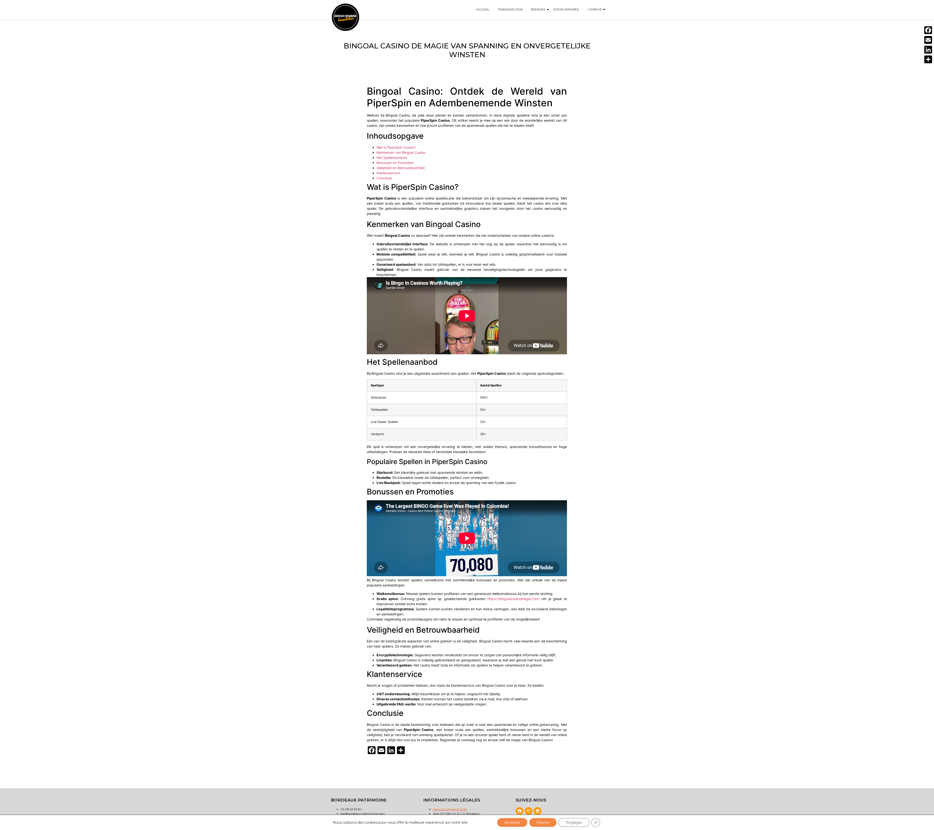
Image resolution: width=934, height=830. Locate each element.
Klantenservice (388, 173)
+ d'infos (594, 9)
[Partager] (928, 59)
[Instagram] (528, 811)
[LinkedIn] (928, 50)
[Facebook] (519, 811)
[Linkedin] (537, 811)
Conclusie (384, 178)
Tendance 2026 (510, 9)
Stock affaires (566, 9)
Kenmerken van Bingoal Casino (401, 152)
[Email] (928, 40)
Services (538, 9)
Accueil (482, 9)
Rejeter (543, 822)
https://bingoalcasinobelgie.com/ (513, 599)
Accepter (512, 822)
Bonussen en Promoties (395, 163)
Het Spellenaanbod (392, 157)
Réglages (574, 822)
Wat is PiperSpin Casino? (396, 147)
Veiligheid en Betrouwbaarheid (401, 168)
